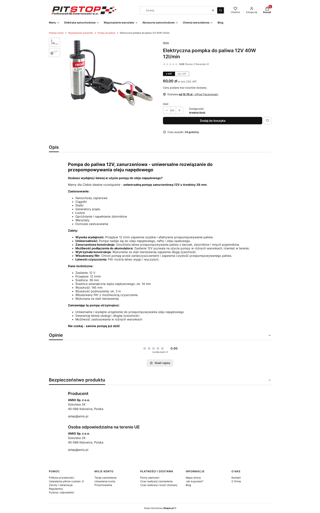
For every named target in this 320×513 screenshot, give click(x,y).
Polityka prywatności (61, 477)
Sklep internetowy (159, 508)
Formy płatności (149, 477)
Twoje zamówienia (105, 477)
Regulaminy (56, 488)
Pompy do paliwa (106, 32)
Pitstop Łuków (56, 32)
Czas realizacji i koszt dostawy (158, 485)
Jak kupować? (194, 481)
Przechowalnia (103, 485)
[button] (220, 10)
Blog (188, 485)
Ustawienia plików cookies (65, 481)
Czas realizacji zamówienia (156, 481)
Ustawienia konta (104, 481)
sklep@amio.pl (78, 416)
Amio (166, 42)
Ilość (166, 103)
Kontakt (236, 477)
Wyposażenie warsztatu (80, 32)
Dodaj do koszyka (212, 120)
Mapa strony (193, 477)
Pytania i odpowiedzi (61, 492)
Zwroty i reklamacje (61, 485)
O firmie (236, 481)
